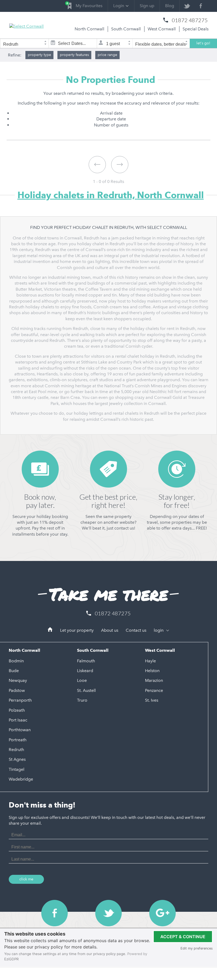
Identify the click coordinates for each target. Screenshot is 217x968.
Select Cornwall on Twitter (108, 913)
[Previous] (97, 164)
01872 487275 (190, 20)
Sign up (147, 5)
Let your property (77, 630)
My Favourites (85, 5)
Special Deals (196, 28)
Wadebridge (21, 779)
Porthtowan (20, 729)
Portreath (17, 739)
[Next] (119, 164)
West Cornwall (162, 28)
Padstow (17, 690)
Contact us (136, 630)
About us (109, 630)
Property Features (74, 55)
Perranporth (20, 700)
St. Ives (151, 700)
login (159, 630)
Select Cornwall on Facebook (54, 913)
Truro (82, 700)
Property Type (39, 55)
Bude (14, 670)
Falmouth (86, 660)
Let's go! (203, 43)
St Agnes (17, 759)
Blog (169, 5)
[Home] (50, 630)
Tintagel (16, 769)
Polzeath (17, 710)
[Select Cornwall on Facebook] (201, 6)
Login (118, 5)
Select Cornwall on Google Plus (162, 913)
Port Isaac (18, 720)
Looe (82, 680)
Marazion (154, 680)
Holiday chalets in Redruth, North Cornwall (110, 195)
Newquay (18, 680)
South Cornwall (126, 28)
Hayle (150, 660)
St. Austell (86, 690)
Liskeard (85, 670)
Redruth (16, 749)
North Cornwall (89, 28)
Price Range (107, 55)
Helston (152, 670)
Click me (26, 879)
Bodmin (16, 660)
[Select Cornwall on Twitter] (187, 6)
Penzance (154, 690)
